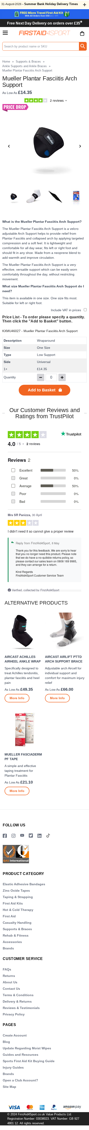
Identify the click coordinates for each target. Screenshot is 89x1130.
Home (6, 61)
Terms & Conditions (18, 995)
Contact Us (11, 988)
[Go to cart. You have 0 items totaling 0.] (82, 37)
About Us (10, 982)
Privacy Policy (14, 1014)
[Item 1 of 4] (44, 146)
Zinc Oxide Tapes (16, 890)
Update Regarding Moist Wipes (27, 1048)
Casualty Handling (17, 922)
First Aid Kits (13, 903)
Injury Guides (13, 1067)
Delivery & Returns (17, 1001)
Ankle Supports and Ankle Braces (24, 66)
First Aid (9, 916)
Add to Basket (41, 390)
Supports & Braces (28, 61)
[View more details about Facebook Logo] (5, 835)
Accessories (12, 942)
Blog (6, 1042)
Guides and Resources (20, 1054)
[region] (24, 632)
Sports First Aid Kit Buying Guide (29, 1061)
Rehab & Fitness (16, 935)
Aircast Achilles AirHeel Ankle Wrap (23, 659)
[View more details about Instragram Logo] (13, 835)
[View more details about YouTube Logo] (22, 835)
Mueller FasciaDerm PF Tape (23, 757)
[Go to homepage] (44, 33)
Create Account (15, 1035)
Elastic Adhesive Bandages (24, 884)
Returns (9, 976)
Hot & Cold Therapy (18, 910)
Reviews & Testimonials (21, 1008)
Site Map (9, 1087)
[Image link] (31, 835)
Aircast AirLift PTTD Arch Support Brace (63, 659)
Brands (8, 948)
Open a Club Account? (20, 1080)
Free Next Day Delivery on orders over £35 (44, 23)
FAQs (7, 969)
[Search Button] (82, 46)
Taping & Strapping (18, 897)
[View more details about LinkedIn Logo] (39, 835)
